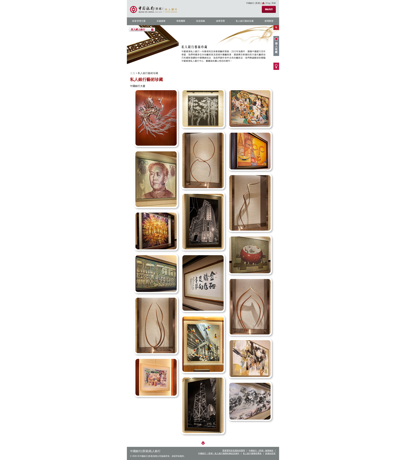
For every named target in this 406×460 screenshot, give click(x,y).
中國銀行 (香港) (253, 3)
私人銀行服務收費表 (252, 453)
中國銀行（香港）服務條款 (261, 450)
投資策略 (200, 21)
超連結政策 (270, 453)
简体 (274, 3)
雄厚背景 (220, 21)
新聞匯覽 (269, 21)
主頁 (132, 73)
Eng (268, 3)
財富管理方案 (139, 21)
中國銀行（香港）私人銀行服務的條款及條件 (218, 453)
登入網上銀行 (138, 29)
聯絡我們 (269, 9)
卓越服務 (161, 21)
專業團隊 (180, 21)
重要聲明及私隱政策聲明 (233, 450)
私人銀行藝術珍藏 (245, 21)
